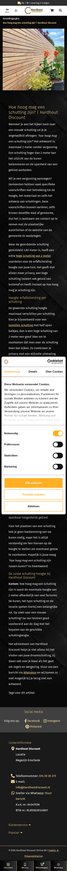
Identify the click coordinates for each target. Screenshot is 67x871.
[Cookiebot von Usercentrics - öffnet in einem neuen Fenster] (48, 361)
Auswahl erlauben (33, 494)
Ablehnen (33, 506)
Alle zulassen (33, 482)
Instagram (53, 721)
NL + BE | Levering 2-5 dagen (35, 3)
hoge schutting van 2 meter (33, 256)
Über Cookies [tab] (54, 371)
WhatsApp (29, 672)
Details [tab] (33, 371)
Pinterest (35, 726)
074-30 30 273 (47, 776)
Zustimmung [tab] (12, 371)
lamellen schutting (21, 325)
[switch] (58, 444)
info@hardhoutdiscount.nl (33, 787)
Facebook (33, 721)
